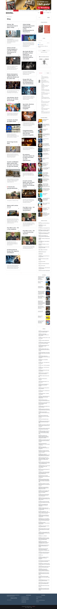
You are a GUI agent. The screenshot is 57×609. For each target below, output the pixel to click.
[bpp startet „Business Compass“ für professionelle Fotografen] (29, 116)
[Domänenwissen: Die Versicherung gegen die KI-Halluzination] (40, 180)
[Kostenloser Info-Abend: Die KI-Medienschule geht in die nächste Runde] (40, 190)
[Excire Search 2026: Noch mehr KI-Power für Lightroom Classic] (40, 200)
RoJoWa (42, 96)
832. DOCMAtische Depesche (25, 599)
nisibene (42, 107)
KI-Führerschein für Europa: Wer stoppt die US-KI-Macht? (13, 251)
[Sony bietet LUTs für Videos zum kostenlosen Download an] (48, 308)
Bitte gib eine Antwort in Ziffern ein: (43, 46)
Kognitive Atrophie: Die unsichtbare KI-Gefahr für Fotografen (46, 125)
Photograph (42, 84)
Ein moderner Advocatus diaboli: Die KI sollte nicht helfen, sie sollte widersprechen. (28, 157)
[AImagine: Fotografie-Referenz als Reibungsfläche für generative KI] (40, 165)
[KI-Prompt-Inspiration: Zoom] (40, 140)
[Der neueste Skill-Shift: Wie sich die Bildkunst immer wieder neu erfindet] (40, 145)
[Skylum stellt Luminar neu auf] (13, 213)
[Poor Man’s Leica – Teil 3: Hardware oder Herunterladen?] (29, 217)
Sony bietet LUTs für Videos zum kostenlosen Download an (41, 307)
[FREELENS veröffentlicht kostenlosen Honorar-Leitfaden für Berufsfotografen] (48, 278)
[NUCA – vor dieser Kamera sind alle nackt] (40, 205)
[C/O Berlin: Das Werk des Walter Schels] (13, 128)
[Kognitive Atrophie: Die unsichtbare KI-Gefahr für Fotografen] (40, 126)
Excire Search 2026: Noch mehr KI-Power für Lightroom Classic (46, 199)
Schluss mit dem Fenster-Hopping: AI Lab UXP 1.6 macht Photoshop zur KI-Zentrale (12, 50)
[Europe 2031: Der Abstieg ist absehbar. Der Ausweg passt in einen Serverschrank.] (29, 91)
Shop (38, 12)
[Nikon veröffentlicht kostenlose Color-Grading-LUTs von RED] (48, 298)
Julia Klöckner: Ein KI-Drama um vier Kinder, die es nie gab (12, 99)
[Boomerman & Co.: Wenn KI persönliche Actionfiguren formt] (40, 210)
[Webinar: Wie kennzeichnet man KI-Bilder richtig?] (13, 33)
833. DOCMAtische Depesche (25, 598)
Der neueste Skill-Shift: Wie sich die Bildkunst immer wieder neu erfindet (46, 144)
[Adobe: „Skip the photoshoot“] (40, 195)
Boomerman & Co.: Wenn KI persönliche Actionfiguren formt (46, 209)
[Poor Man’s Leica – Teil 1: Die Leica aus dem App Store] (29, 240)
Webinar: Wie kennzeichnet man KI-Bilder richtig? (12, 26)
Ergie (42, 100)
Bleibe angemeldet (41, 44)
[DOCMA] (10, 13)
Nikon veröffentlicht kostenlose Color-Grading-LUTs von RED (41, 297)
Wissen (45, 12)
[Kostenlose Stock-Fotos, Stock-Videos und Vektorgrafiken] (48, 323)
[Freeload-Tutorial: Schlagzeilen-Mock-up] (48, 288)
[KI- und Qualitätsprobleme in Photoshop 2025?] (40, 169)
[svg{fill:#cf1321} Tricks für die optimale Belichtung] (13, 195)
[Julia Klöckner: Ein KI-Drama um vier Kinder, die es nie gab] (13, 107)
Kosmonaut (42, 88)
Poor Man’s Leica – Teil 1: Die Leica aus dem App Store (29, 232)
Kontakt (37, 598)
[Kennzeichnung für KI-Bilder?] (40, 160)
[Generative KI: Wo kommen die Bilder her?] (40, 155)
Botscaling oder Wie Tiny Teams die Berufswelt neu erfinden (46, 135)
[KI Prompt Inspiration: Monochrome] (40, 121)
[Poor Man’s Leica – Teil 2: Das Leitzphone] (13, 236)
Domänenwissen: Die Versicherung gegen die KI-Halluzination (46, 180)
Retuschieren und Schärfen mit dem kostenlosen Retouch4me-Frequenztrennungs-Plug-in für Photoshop (41, 303)
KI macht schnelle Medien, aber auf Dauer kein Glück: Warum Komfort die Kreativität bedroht (29, 183)
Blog (41, 12)
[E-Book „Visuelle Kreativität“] (48, 318)
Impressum (37, 601)
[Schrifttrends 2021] (48, 313)
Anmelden (44, 50)
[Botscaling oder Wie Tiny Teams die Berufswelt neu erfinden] (40, 136)
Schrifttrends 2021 (40, 311)
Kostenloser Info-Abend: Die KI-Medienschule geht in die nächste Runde (46, 189)
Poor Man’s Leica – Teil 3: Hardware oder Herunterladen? (29, 209)
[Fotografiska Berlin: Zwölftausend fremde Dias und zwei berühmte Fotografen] (29, 142)
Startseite (8, 16)
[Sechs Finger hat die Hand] (13, 149)
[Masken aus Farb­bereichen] (48, 283)
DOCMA (34, 606)
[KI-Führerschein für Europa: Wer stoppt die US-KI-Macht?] (13, 259)
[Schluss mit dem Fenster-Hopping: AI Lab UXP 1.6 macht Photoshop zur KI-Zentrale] (13, 60)
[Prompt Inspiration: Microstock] (40, 131)
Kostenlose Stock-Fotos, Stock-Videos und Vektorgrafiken (41, 322)
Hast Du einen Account (44, 52)
